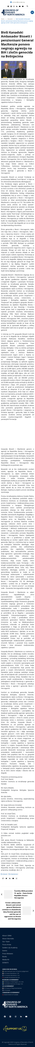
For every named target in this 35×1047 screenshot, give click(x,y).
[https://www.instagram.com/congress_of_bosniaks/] (15, 1016)
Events (4, 951)
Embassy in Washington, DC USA (14, 982)
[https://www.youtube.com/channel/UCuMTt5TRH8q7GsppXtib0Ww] (26, 1016)
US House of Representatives (13, 988)
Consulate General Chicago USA (13, 984)
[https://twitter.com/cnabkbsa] (10, 1016)
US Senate (7, 990)
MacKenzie (14, 874)
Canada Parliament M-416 (12, 977)
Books (4, 957)
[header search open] (27, 6)
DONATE (5, 963)
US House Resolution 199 (11, 973)
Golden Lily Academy (9, 948)
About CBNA (6, 936)
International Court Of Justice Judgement (16, 971)
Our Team (6, 942)
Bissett (5, 874)
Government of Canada (11, 994)
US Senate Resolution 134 (11, 975)
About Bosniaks (8, 939)
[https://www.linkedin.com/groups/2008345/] (21, 1016)
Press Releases (7, 954)
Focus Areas (6, 944)
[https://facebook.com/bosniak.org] (4, 1016)
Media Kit (5, 959)
